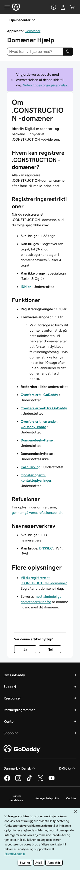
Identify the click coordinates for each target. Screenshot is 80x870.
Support (10, 686)
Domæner (32, 31)
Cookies (71, 798)
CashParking (30, 467)
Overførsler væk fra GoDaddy (44, 408)
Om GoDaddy (14, 675)
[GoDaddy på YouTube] (51, 780)
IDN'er (26, 286)
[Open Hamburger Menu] (5, 7)
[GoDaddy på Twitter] (40, 780)
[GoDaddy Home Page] (22, 749)
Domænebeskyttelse (37, 440)
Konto (9, 721)
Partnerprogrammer (19, 710)
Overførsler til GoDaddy (39, 394)
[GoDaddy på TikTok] (29, 780)
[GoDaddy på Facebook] (7, 780)
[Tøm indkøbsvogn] (72, 7)
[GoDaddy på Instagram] (18, 780)
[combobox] (35, 52)
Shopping (11, 733)
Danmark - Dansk (17, 768)
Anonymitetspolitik (47, 798)
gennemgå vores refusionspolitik (37, 512)
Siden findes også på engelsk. (46, 85)
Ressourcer (12, 698)
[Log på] (63, 7)
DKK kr (65, 768)
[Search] (68, 52)
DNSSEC (46, 548)
